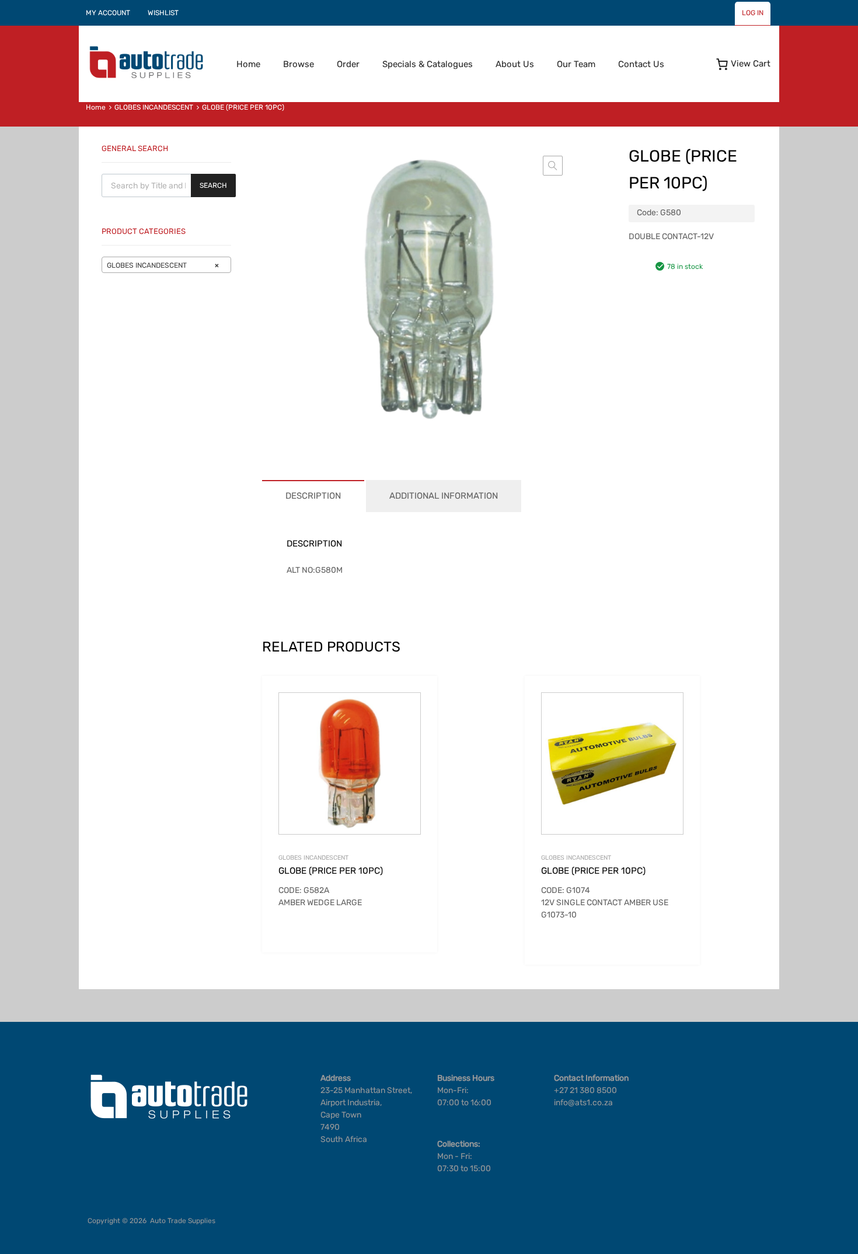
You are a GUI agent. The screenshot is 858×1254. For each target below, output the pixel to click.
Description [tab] (313, 496)
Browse (298, 64)
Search (213, 185)
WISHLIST (163, 13)
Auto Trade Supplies (182, 1221)
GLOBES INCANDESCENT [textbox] (163, 265)
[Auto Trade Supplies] (146, 77)
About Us (515, 64)
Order (348, 64)
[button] (553, 166)
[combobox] (166, 265)
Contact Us (641, 64)
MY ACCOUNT (108, 13)
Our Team (576, 64)
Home (248, 64)
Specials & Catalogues (427, 64)
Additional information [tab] (443, 496)
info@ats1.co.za (583, 1103)
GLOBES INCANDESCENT (153, 107)
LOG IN (752, 13)
